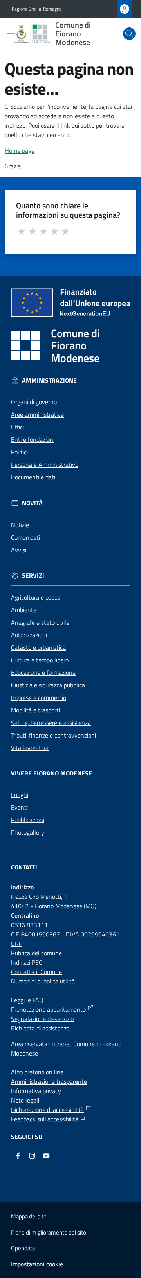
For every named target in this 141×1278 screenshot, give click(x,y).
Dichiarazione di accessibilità (47, 1109)
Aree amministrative (37, 414)
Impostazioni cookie (37, 1264)
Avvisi (18, 550)
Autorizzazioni (29, 635)
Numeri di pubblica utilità (43, 981)
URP (16, 943)
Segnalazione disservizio (42, 1018)
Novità (32, 503)
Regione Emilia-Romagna (36, 9)
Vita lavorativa (30, 747)
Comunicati (25, 537)
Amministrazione (49, 380)
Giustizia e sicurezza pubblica (48, 685)
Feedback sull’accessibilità (44, 1119)
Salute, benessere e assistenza (51, 722)
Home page (19, 150)
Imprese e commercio (38, 697)
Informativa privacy (36, 1090)
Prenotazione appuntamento (48, 1009)
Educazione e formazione (43, 672)
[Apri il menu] (11, 33)
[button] (129, 34)
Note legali (25, 1100)
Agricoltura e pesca (35, 597)
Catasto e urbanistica (38, 647)
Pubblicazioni (27, 819)
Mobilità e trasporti (35, 710)
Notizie (20, 525)
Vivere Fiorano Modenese (51, 773)
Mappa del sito (29, 1216)
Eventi (19, 807)
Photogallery (27, 832)
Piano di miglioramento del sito (48, 1232)
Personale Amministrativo (44, 464)
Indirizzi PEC (26, 962)
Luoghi (19, 794)
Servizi (33, 575)
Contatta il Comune (36, 971)
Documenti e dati (33, 477)
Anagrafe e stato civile (40, 622)
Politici (19, 452)
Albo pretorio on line (37, 1072)
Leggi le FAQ (27, 1000)
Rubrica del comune (36, 953)
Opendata (23, 1248)
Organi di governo (34, 402)
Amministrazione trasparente (49, 1081)
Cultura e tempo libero (40, 660)
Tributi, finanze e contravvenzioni (53, 735)
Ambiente (23, 610)
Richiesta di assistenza (40, 1028)
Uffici (17, 427)
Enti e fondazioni (32, 439)
